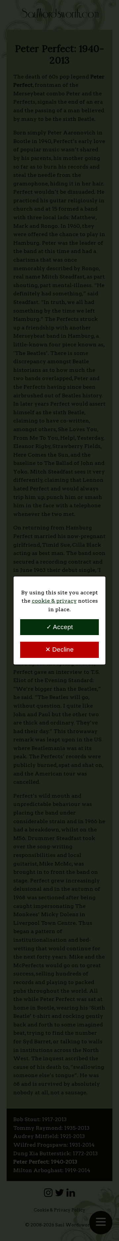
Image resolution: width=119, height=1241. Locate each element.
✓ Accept (59, 626)
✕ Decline (59, 649)
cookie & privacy (54, 601)
